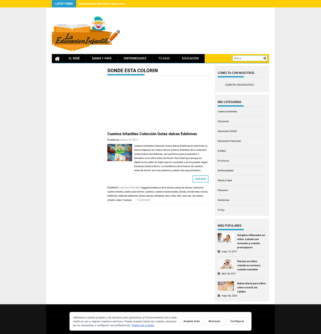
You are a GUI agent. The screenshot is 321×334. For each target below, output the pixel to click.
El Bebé (74, 58)
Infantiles (159, 195)
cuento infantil (115, 191)
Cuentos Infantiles (129, 187)
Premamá (223, 190)
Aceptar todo (191, 321)
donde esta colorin (197, 191)
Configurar (237, 321)
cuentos (149, 191)
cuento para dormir (134, 191)
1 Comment (143, 199)
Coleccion (198, 187)
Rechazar (215, 321)
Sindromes (223, 200)
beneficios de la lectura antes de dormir (171, 187)
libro (167, 195)
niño (179, 195)
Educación (190, 58)
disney (182, 191)
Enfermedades (135, 58)
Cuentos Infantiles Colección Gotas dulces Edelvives (152, 134)
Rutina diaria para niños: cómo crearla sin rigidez (251, 287)
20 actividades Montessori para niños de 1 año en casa (112, 3)
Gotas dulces (146, 195)
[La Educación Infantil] (57, 58)
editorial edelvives (128, 195)
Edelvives (112, 195)
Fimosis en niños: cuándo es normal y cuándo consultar (248, 265)
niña (173, 195)
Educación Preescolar (229, 141)
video (119, 200)
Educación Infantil (227, 131)
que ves (187, 195)
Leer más (200, 178)
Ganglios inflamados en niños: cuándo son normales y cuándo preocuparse (251, 241)
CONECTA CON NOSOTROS (236, 73)
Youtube (127, 200)
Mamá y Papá (101, 58)
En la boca (223, 160)
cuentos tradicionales (166, 191)
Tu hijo (164, 58)
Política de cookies (143, 325)
